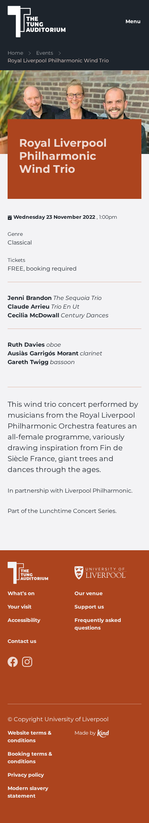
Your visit (19, 606)
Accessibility (24, 620)
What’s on (21, 593)
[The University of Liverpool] (105, 573)
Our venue (88, 593)
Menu (133, 21)
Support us (89, 606)
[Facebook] (13, 662)
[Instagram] (27, 662)
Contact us (22, 641)
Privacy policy (26, 775)
